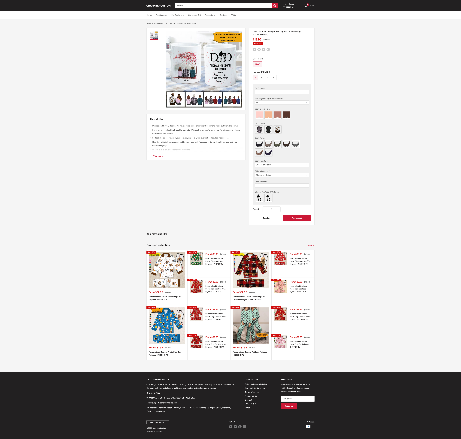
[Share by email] (268, 49)
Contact (223, 15)
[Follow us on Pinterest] (244, 426)
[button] (282, 88)
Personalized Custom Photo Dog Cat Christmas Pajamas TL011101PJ (215, 289)
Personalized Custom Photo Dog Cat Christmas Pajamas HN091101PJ (249, 298)
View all (311, 245)
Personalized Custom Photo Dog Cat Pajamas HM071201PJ (299, 344)
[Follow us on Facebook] (230, 426)
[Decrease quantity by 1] (265, 209)
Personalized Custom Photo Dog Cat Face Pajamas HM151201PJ (298, 289)
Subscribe (289, 406)
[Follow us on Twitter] (235, 426)
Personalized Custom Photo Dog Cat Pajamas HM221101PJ (165, 353)
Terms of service (252, 392)
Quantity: (257, 209)
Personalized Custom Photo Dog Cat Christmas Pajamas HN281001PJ (299, 316)
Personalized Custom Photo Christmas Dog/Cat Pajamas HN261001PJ (300, 261)
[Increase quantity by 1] (277, 209)
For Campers (161, 15)
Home (149, 15)
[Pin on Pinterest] (259, 49)
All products (158, 23)
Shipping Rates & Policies (256, 384)
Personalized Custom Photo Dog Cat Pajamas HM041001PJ (165, 298)
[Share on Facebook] (254, 49)
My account (288, 7)
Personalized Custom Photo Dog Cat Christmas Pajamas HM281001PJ (215, 344)
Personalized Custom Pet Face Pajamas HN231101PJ (250, 353)
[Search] (275, 5)
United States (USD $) (156, 422)
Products (209, 15)
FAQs (233, 15)
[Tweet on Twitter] (263, 49)
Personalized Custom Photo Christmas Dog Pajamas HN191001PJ (214, 261)
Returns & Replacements (255, 388)
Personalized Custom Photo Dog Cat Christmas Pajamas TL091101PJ (215, 316)
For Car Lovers (177, 15)
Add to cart (297, 218)
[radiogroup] (282, 115)
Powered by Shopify (154, 431)
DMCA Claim (250, 404)
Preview (266, 218)
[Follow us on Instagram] (240, 426)
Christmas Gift (194, 15)
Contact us (249, 400)
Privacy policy (251, 396)
